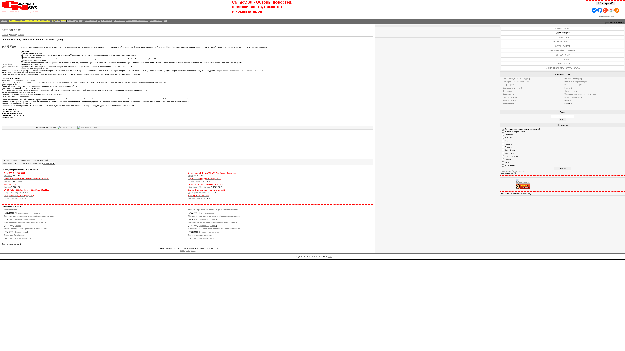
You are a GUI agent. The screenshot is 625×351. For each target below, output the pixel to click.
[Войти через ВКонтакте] (594, 10)
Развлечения (508, 103)
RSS (165, 21)
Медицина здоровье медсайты (27, 213)
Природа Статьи (511, 156)
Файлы (13, 35)
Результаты (506, 171)
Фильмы (506, 94)
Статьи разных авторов (25, 238)
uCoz (330, 257)
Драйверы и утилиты (197, 193)
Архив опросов (518, 171)
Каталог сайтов (156, 21)
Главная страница (563, 29)
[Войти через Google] (611, 10)
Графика (7, 176)
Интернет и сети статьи (209, 232)
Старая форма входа (605, 16)
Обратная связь (562, 64)
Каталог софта (91, 21)
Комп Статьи (510, 150)
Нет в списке (510, 166)
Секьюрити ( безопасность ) (514, 82)
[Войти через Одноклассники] (616, 10)
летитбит (7, 64)
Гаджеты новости (105, 21)
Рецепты (508, 147)
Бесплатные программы (515, 132)
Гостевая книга (562, 55)
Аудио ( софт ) (509, 100)
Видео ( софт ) (509, 97)
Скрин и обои (569, 91)
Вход (81, 21)
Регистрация (72, 21)
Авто (507, 162)
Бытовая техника (206, 213)
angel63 (30, 160)
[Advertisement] (11, 55)
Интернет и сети (195, 198)
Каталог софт (563, 33)
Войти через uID (605, 3)
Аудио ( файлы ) (195, 181)
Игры (190, 176)
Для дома (507, 91)
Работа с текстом (571, 85)
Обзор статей (119, 21)
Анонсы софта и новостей (137, 21)
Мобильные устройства (574, 82)
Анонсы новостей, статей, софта (563, 68)
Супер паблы (562, 59)
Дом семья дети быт (207, 219)
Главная (4, 21)
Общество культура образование (29, 219)
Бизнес (567, 88)
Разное (21, 35)
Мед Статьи (509, 153)
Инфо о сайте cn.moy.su (562, 51)
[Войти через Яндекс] (605, 10)
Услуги (18, 226)
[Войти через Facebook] (599, 10)
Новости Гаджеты (562, 42)
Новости (508, 144)
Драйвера (509, 135)
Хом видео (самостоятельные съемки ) (580, 94)
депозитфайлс (10, 66)
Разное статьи (21, 232)
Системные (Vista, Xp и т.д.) (199, 187)
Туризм (508, 159)
